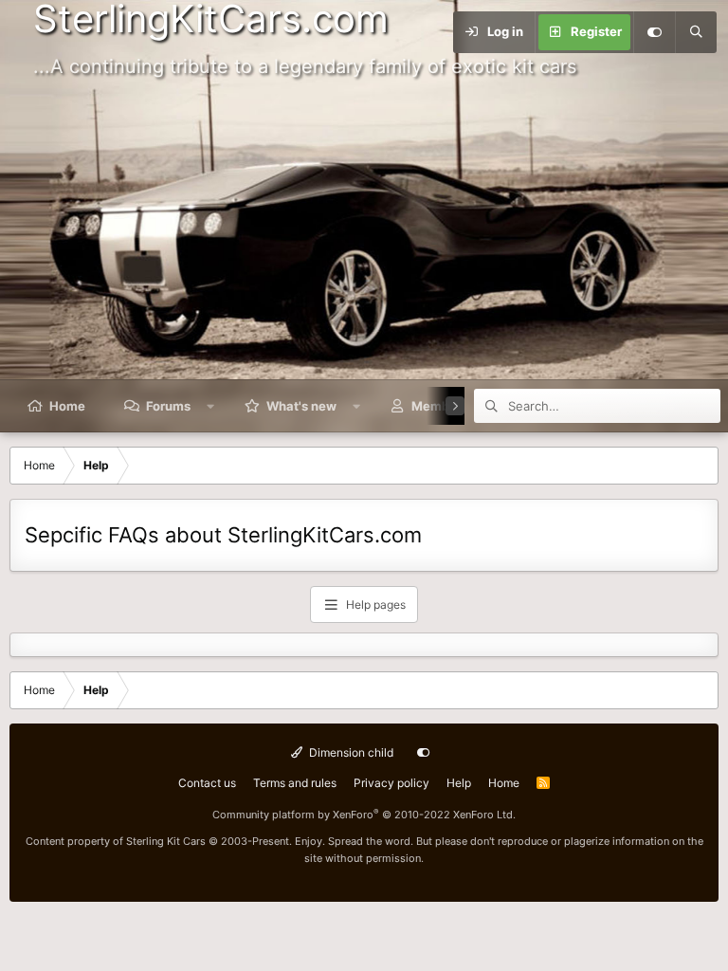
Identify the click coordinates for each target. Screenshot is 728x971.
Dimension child (349, 752)
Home (67, 405)
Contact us (207, 783)
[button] (211, 406)
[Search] (696, 32)
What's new (301, 405)
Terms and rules (295, 783)
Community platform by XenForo (364, 814)
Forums (168, 405)
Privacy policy (391, 783)
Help (458, 783)
